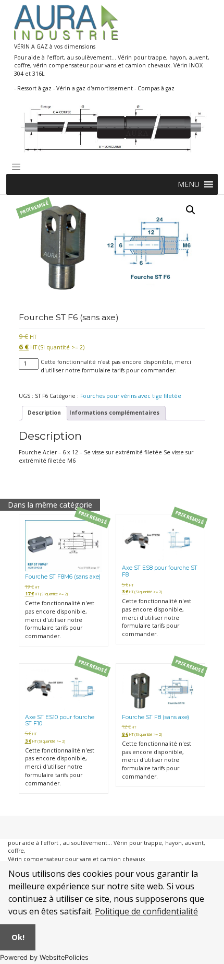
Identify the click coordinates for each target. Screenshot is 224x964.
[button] (189, 184)
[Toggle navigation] (16, 167)
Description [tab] (44, 412)
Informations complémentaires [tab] (114, 412)
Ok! (17, 937)
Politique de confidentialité (146, 911)
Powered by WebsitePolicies (44, 957)
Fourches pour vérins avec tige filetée (130, 395)
